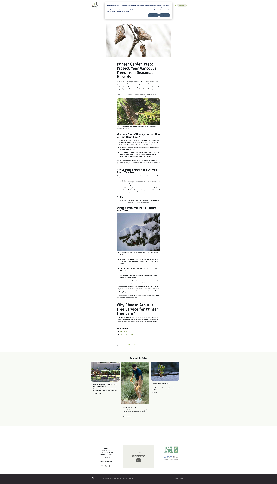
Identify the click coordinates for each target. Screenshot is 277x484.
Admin (155, 392)
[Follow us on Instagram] (105, 466)
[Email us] (102, 466)
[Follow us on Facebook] (109, 466)
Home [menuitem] (181, 478)
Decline (164, 15)
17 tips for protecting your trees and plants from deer (105, 385)
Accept (153, 15)
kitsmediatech (97, 393)
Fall (121, 20)
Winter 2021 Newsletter (161, 383)
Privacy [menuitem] (177, 478)
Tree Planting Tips (129, 407)
